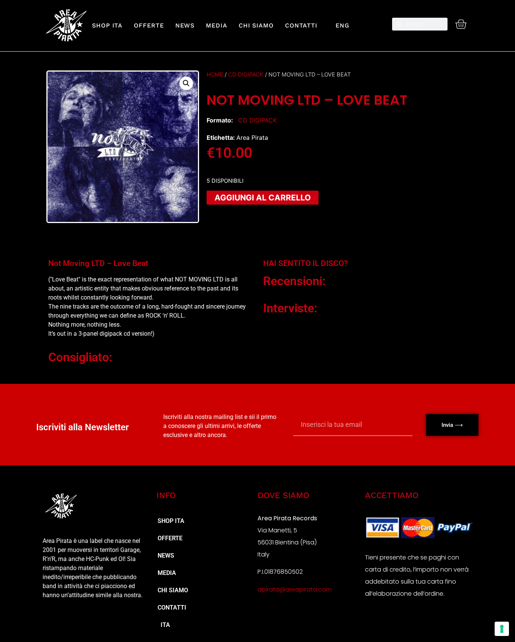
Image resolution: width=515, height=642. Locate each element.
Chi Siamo (256, 25)
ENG (339, 25)
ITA (164, 624)
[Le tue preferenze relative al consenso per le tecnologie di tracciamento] (502, 629)
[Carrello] (460, 24)
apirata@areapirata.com (295, 589)
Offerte (149, 25)
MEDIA (216, 25)
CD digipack (246, 74)
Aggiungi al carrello (263, 197)
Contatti (301, 25)
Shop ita (107, 25)
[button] (186, 83)
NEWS (185, 25)
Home (215, 74)
